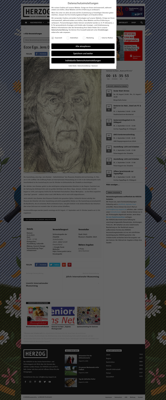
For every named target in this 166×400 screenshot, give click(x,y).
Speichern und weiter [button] (83, 53)
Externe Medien (107, 38)
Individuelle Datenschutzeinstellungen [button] (83, 60)
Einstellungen (103, 30)
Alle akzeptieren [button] (83, 46)
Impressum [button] (95, 66)
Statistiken (74, 38)
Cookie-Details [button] (73, 66)
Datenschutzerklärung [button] (84, 66)
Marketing (90, 38)
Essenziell (58, 38)
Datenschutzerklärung (59, 30)
